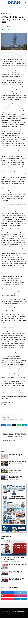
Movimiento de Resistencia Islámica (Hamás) (12, 419)
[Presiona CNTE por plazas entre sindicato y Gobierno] (4, 477)
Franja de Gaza (5, 417)
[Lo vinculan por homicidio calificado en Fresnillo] (4, 573)
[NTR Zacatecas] (14, 2)
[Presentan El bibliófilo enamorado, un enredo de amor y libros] (4, 456)
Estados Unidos (14, 415)
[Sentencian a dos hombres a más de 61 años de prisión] (4, 566)
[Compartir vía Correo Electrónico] (11, 29)
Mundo (3, 13)
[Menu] (2, 2)
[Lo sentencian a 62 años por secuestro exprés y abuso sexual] (14, 547)
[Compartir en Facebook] (2, 29)
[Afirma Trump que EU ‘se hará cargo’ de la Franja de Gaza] (14, 49)
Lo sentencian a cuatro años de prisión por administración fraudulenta (16, 580)
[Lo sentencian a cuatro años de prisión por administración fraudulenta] (4, 579)
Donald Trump (5, 415)
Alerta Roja (4, 554)
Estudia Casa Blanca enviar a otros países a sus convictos (20, 435)
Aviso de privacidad (15, 612)
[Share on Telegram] (14, 29)
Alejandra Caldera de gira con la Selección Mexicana (8, 435)
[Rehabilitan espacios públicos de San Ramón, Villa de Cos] (4, 470)
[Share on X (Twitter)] (5, 29)
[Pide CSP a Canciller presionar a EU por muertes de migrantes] (4, 463)
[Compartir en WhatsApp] (8, 29)
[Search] (26, 2)
